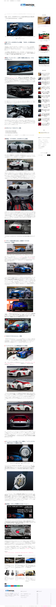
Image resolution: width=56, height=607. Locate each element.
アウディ (39, 139)
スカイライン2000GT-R (20, 256)
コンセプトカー (46, 141)
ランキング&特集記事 (41, 146)
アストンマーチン (45, 139)
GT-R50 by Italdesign (31, 257)
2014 (44, 602)
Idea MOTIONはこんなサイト (25, 595)
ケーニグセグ (40, 141)
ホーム (6, 13)
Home (5, 0)
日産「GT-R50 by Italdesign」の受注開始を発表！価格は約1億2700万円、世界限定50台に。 (19, 552)
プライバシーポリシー (24, 597)
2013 (44, 603)
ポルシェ (39, 145)
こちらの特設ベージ (28, 548)
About (8, 0)
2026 (44, 593)
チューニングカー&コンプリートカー (43, 142)
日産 (8, 13)
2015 (44, 601)
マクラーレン (44, 145)
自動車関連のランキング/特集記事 (15, 0)
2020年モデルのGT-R (13, 77)
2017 (44, 598)
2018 (44, 597)
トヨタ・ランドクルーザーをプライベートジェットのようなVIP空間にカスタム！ (44, 25)
